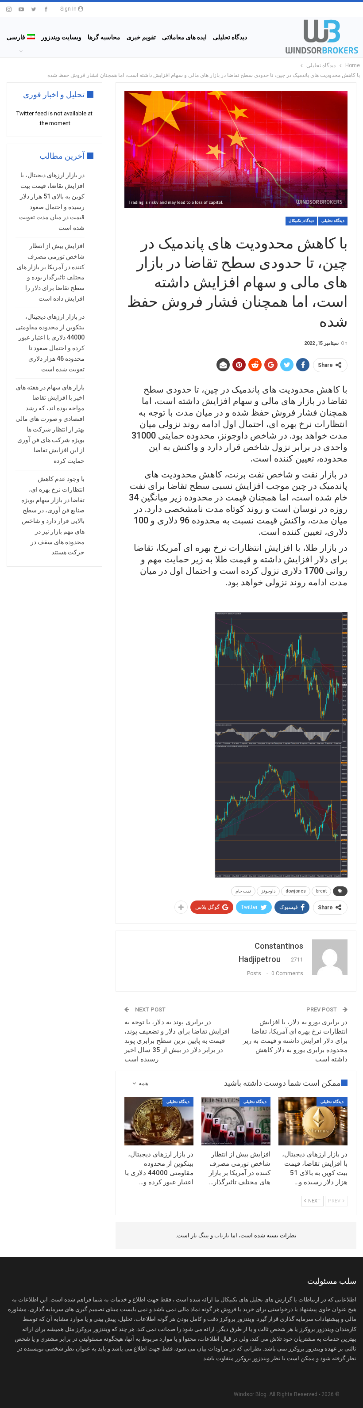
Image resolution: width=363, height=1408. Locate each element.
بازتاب (221, 1235)
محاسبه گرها (104, 37)
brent (321, 891)
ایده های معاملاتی (184, 37)
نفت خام (243, 891)
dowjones (296, 891)
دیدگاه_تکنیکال (301, 220)
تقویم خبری (141, 37)
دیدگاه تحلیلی (230, 37)
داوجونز (268, 891)
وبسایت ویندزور (61, 37)
